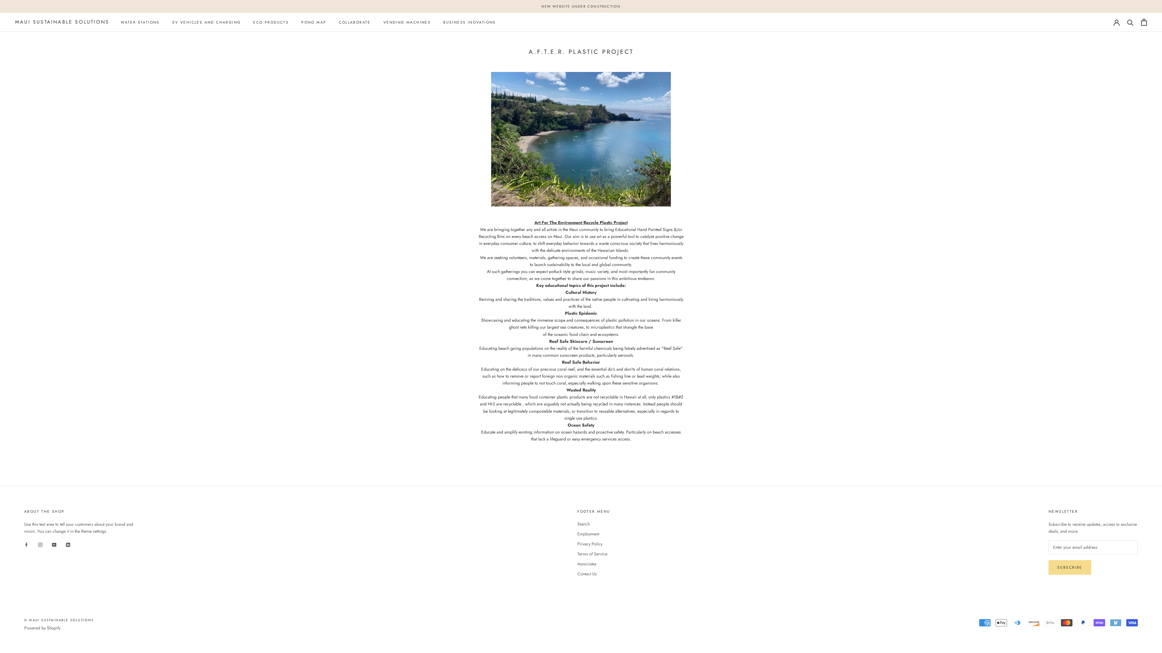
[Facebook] (26, 544)
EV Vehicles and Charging (206, 22)
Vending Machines (407, 22)
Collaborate (354, 22)
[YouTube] (54, 544)
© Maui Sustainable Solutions (59, 620)
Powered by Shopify (42, 628)
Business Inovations (469, 22)
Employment (588, 534)
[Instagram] (40, 544)
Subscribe (1069, 567)
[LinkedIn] (68, 544)
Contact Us (587, 574)
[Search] (1130, 22)
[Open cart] (1144, 22)
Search (583, 524)
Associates (586, 564)
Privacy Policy (589, 544)
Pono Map (313, 22)
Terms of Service (592, 554)
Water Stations (140, 22)
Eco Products (271, 22)
